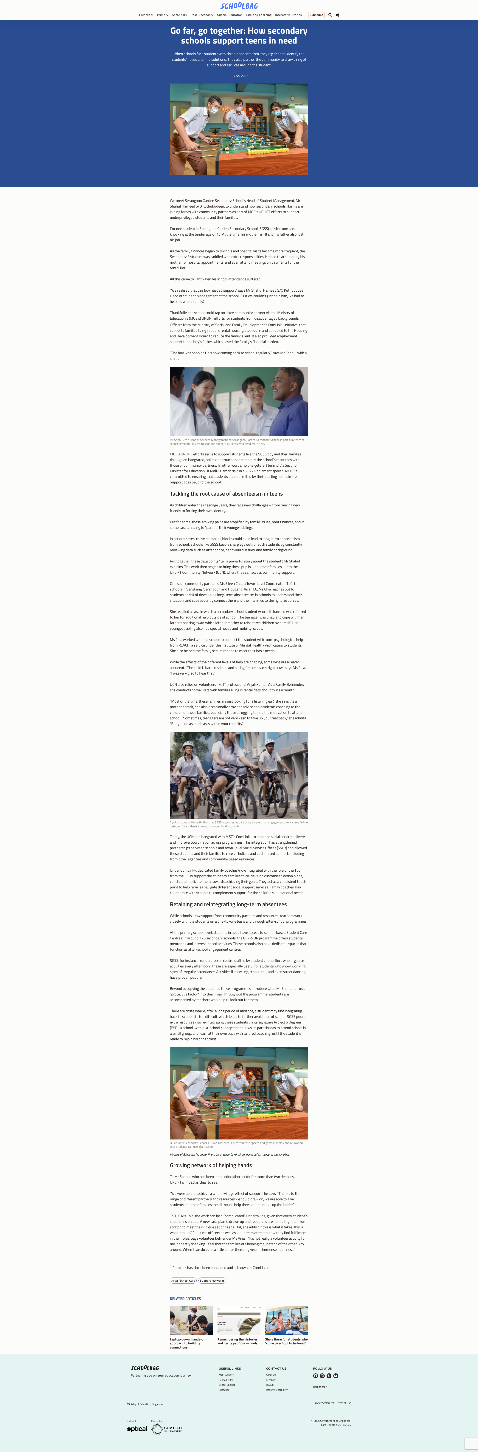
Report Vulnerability (277, 1390)
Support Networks (212, 1280)
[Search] (330, 15)
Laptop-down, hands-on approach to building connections (187, 1343)
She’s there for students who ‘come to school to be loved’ (286, 1341)
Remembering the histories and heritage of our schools (238, 1341)
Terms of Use (343, 1403)
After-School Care (183, 1280)
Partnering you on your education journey (161, 1375)
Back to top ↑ (320, 1386)
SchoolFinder (226, 1380)
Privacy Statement (324, 1403)
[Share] (337, 15)
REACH (270, 1385)
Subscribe (224, 1390)
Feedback (271, 1380)
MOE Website (226, 1375)
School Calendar (227, 1385)
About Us (271, 1375)
